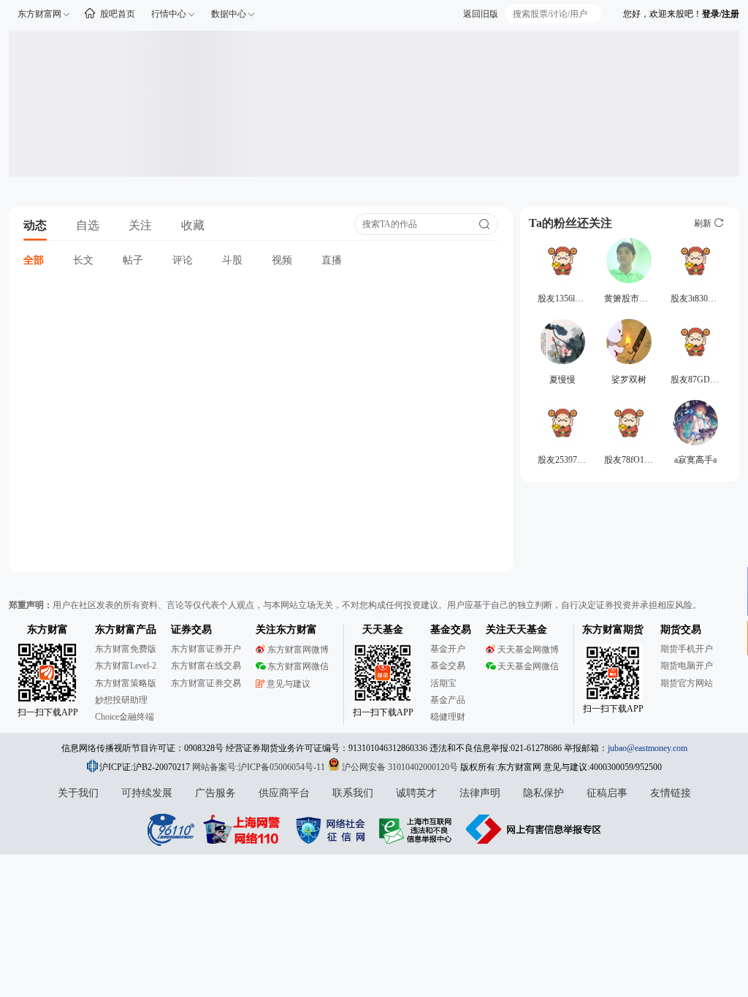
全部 (33, 260)
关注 (140, 225)
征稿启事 (607, 793)
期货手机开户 (686, 649)
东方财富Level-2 (125, 666)
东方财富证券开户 (206, 649)
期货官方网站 (686, 683)
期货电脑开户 (686, 666)
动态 (35, 225)
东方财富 (47, 629)
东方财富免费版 (125, 649)
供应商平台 (284, 793)
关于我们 (78, 793)
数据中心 (228, 14)
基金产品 (447, 700)
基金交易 (447, 666)
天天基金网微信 (528, 666)
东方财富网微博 (298, 649)
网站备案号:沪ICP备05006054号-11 (259, 767)
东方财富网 (39, 14)
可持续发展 (146, 793)
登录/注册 (720, 14)
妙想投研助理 (121, 700)
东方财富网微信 (298, 666)
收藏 (193, 225)
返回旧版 (480, 14)
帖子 (133, 260)
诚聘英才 (416, 793)
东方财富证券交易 (206, 683)
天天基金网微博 (528, 649)
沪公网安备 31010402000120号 (400, 767)
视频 (282, 260)
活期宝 (443, 683)
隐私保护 (543, 793)
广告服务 (215, 793)
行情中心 (168, 14)
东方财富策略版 (125, 683)
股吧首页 (117, 14)
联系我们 (352, 793)
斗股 (232, 260)
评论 (182, 260)
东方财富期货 (613, 629)
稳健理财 (447, 717)
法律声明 (479, 793)
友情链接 (670, 793)
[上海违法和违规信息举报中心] (418, 829)
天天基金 (382, 629)
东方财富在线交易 (206, 666)
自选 (87, 225)
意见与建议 (288, 684)
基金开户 (447, 649)
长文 (83, 260)
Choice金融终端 (124, 717)
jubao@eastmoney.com (647, 748)
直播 (331, 260)
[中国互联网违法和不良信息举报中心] (534, 829)
